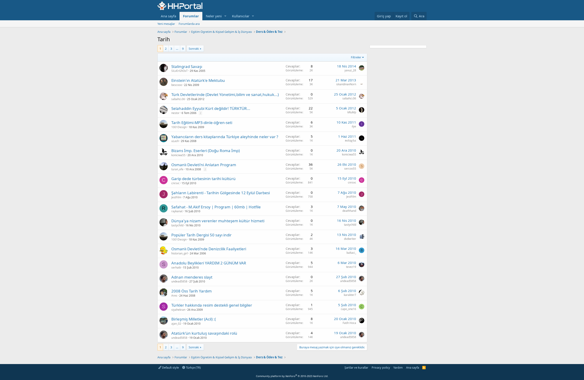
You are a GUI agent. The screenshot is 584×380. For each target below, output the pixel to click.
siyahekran (178, 310)
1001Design (179, 127)
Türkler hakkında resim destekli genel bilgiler (211, 305)
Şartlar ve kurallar (356, 367)
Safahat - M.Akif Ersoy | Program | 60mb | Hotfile (216, 206)
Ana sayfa (168, 16)
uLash (175, 141)
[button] (225, 16)
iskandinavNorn (346, 84)
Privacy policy (381, 367)
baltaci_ (351, 253)
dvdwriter (350, 239)
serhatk (176, 267)
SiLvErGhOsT (179, 71)
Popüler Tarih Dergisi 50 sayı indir (201, 235)
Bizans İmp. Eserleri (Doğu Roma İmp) (205, 150)
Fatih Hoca (349, 323)
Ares (174, 295)
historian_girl (179, 253)
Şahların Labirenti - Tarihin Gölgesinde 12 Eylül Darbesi (220, 192)
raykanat (176, 211)
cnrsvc (175, 183)
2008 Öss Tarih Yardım (191, 291)
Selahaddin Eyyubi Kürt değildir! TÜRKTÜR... (210, 108)
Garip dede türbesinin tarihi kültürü (203, 178)
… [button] (177, 49)
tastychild (177, 225)
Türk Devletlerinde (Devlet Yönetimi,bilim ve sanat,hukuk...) (225, 94)
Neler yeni (214, 16)
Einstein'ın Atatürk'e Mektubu (198, 80)
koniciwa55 (178, 155)
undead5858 (179, 281)
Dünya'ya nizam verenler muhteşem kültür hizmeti (217, 220)
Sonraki (194, 49)
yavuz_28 (350, 70)
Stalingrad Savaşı (186, 66)
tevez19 (351, 267)
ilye (354, 126)
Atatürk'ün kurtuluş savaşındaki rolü (204, 333)
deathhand (349, 211)
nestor (175, 113)
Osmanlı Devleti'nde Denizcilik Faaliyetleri (208, 248)
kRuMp (351, 112)
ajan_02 (176, 324)
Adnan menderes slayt (191, 277)
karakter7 (350, 295)
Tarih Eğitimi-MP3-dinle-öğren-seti (201, 122)
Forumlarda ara (189, 24)
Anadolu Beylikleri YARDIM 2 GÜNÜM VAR (208, 263)
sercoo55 (350, 169)
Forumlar (191, 16)
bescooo (176, 85)
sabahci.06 (178, 99)
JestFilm (176, 197)
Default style (170, 367)
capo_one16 (348, 309)
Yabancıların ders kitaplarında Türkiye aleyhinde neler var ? (224, 136)
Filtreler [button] (356, 57)
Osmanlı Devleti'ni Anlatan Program (203, 164)
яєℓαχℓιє (350, 140)
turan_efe (177, 169)
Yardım (398, 367)
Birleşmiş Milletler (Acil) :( (193, 319)
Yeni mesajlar (166, 24)
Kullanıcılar (240, 16)
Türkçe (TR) (193, 367)
